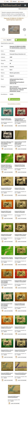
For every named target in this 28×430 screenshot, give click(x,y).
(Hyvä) (13, 51)
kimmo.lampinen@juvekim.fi (17, 82)
